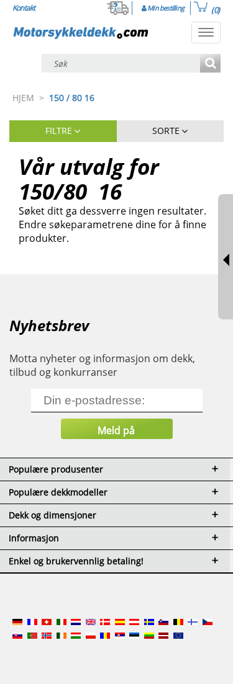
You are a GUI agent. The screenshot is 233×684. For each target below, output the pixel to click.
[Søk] (210, 64)
